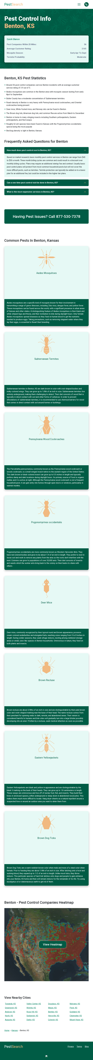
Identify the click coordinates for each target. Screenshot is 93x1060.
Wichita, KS (31, 1008)
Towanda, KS (10, 1004)
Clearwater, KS (76, 1016)
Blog (87, 1046)
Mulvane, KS (75, 1004)
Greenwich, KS (11, 1008)
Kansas (15, 1030)
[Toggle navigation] (79, 4)
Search (13, 4)
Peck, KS (73, 1008)
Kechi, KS (9, 1016)
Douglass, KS (53, 1004)
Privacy (71, 1046)
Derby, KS (31, 1020)
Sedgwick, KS (32, 1016)
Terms (79, 1046)
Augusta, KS (10, 1020)
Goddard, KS (75, 1012)
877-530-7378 (68, 216)
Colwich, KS (53, 1020)
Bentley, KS (53, 1012)
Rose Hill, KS (32, 1012)
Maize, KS (52, 1008)
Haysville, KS (53, 1016)
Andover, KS (10, 1012)
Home (6, 1030)
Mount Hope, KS (76, 1020)
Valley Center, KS (34, 1004)
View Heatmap (52, 944)
